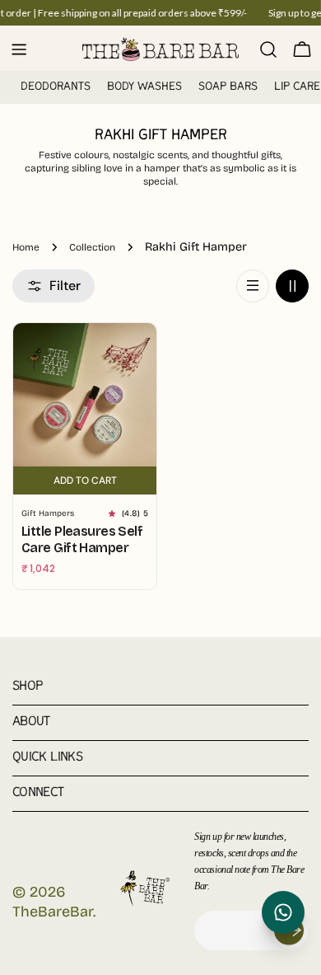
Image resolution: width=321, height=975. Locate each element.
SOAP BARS (228, 87)
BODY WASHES (144, 87)
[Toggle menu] (18, 49)
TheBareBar (52, 911)
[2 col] (292, 286)
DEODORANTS (56, 87)
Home (26, 247)
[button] (115, 513)
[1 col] (252, 286)
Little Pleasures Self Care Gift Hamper (81, 539)
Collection (92, 247)
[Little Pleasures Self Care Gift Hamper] (84, 394)
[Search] (268, 49)
